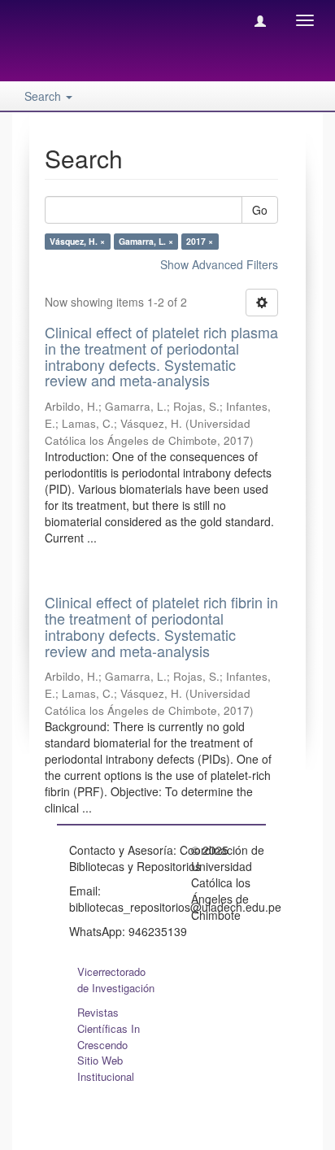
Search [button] (44, 96)
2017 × (199, 241)
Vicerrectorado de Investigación (115, 979)
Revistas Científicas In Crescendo (108, 1028)
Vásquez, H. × (77, 241)
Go (260, 210)
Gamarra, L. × (146, 241)
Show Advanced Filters (219, 264)
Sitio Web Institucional (105, 1068)
